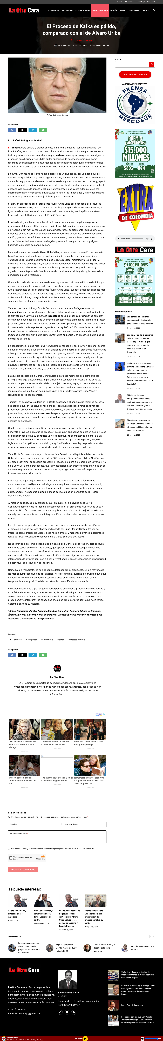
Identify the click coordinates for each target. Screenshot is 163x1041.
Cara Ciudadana (100, 10)
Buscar (118, 59)
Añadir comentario (19, 833)
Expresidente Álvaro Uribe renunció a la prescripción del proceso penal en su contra (94, 917)
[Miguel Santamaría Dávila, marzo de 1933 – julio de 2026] (49, 948)
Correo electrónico (69, 824)
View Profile (62, 996)
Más (145, 10)
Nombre (13, 824)
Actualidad (67, 10)
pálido (60, 640)
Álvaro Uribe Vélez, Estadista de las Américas (17, 914)
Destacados (53, 10)
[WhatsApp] (43, 130)
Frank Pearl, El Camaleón (132, 1005)
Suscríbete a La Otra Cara (135, 74)
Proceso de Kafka (77, 640)
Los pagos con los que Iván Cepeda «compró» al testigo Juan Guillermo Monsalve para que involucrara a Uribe (137, 1020)
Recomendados (83, 10)
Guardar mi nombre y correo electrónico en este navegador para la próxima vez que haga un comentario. (53, 849)
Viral (122, 10)
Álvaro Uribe (16, 640)
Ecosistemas (134, 10)
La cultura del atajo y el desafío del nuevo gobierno (104, 947)
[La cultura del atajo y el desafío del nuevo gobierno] (87, 948)
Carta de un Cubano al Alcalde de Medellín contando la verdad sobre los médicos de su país (137, 975)
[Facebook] (12, 130)
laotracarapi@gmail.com (28, 1013)
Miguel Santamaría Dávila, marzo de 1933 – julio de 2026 (67, 947)
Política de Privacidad (147, 2)
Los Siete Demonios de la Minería (142, 948)
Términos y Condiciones (126, 2)
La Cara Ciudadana (100, 45)
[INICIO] (72, 40)
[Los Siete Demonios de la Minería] (125, 948)
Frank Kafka (47, 640)
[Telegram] (33, 130)
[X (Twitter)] (22, 130)
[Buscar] (154, 10)
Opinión (114, 10)
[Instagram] (73, 1012)
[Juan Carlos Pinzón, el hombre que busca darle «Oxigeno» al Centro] (44, 900)
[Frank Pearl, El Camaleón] (113, 1005)
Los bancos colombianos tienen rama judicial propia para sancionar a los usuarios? (140, 320)
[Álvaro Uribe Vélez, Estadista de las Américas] (19, 900)
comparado (31, 640)
